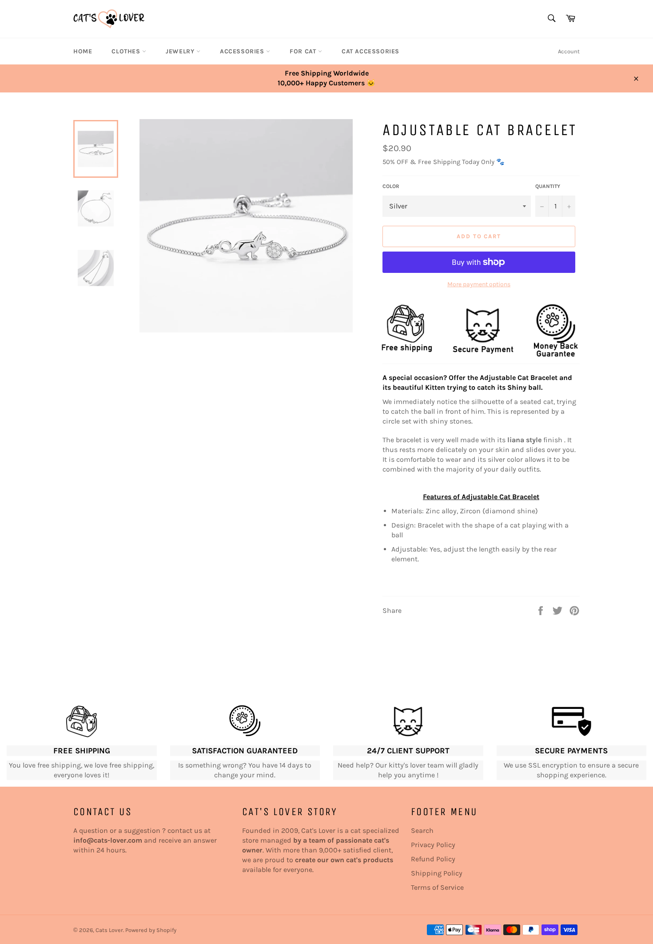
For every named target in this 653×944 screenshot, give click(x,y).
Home (82, 51)
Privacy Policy (433, 844)
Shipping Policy (436, 873)
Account (569, 51)
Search (422, 830)
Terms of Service (437, 887)
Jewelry (181, 51)
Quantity (547, 186)
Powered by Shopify (150, 930)
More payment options (478, 284)
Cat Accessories (370, 51)
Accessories (243, 51)
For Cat (304, 51)
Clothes (126, 51)
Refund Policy (433, 859)
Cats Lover (109, 930)
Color (390, 186)
